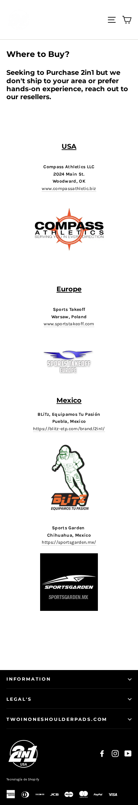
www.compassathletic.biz (69, 188)
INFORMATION (28, 679)
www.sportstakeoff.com (69, 324)
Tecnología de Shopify (22, 779)
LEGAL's (19, 699)
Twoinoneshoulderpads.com (56, 719)
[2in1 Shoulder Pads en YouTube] (128, 753)
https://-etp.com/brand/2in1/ (69, 428)
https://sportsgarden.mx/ (69, 542)
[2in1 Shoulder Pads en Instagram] (115, 753)
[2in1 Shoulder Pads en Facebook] (102, 753)
